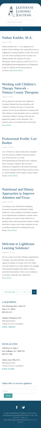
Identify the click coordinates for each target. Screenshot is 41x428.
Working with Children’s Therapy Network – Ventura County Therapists (20, 88)
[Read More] (17, 70)
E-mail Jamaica (8, 327)
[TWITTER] (23, 407)
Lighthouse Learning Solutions (20, 11)
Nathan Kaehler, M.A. (17, 37)
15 (29, 292)
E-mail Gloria (8, 369)
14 (25, 292)
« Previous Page (9, 292)
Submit (8, 396)
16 (34, 292)
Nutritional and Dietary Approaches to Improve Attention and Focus (18, 193)
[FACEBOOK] (17, 407)
